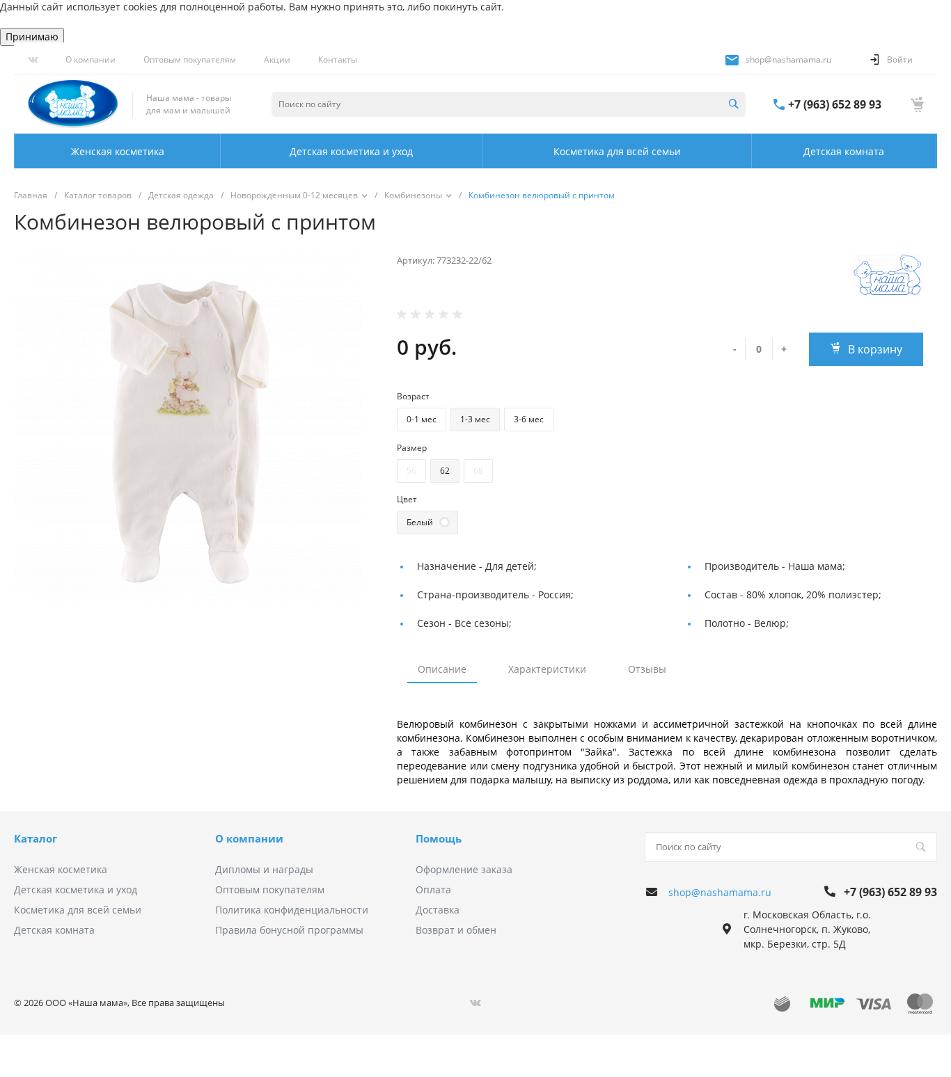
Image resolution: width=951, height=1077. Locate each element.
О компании (90, 59)
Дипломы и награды (264, 869)
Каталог (35, 838)
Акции (277, 59)
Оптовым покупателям (189, 59)
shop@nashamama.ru (788, 59)
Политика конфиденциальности (291, 909)
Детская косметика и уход (75, 889)
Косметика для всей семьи (77, 909)
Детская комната (54, 929)
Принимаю (32, 36)
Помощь (439, 838)
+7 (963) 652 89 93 (834, 104)
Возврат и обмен (456, 929)
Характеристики (547, 669)
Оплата (433, 889)
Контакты (337, 59)
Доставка (437, 909)
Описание (442, 669)
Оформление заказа (464, 869)
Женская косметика (60, 869)
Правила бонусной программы (289, 929)
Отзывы (647, 669)
